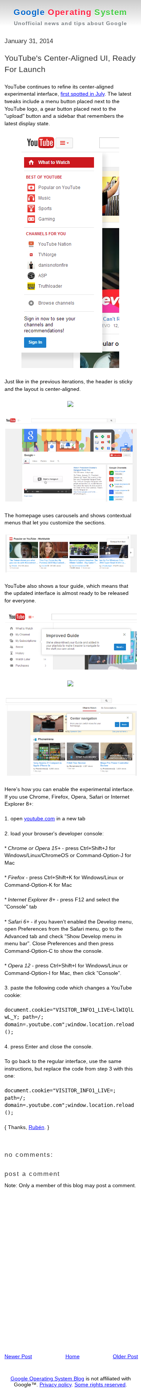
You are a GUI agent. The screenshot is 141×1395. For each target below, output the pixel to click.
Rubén (36, 1127)
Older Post (125, 1356)
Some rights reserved (100, 1384)
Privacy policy (55, 1384)
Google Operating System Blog (47, 1378)
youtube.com (39, 818)
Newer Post (18, 1356)
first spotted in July (83, 94)
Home (72, 1356)
